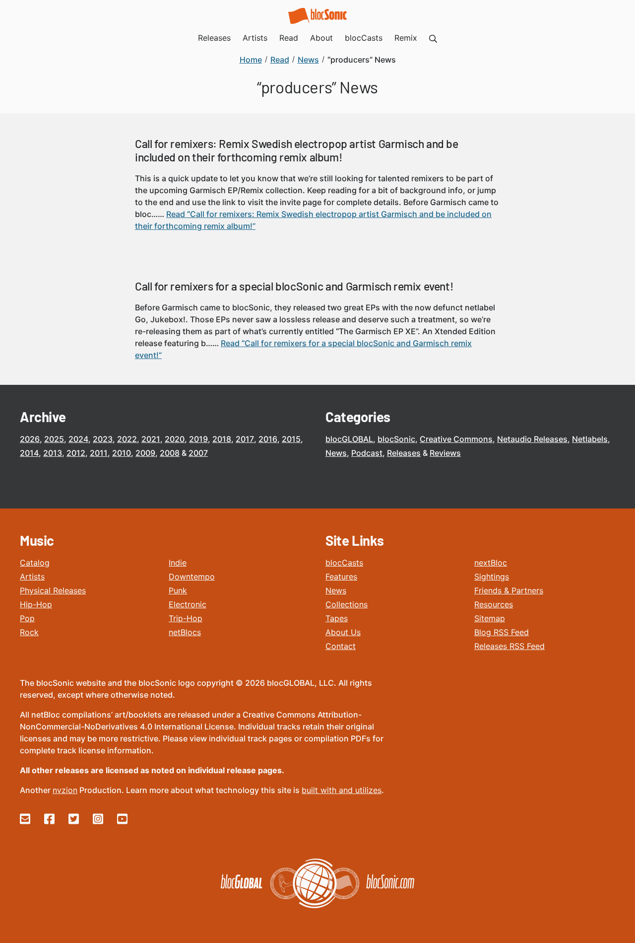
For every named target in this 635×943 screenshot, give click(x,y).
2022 (127, 439)
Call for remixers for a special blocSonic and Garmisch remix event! (294, 286)
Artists (32, 576)
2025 (54, 439)
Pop (27, 618)
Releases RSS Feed (509, 646)
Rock (29, 632)
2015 (291, 439)
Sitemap (489, 618)
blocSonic (396, 439)
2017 (245, 439)
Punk (178, 590)
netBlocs (185, 632)
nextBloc (490, 563)
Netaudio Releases (532, 439)
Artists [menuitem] (255, 38)
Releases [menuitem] (214, 38)
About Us (343, 632)
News (336, 453)
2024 (78, 439)
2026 (30, 439)
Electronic (187, 604)
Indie (178, 563)
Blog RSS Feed (501, 632)
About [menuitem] (321, 38)
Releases (404, 453)
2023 (103, 439)
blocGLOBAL (349, 439)
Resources (493, 604)
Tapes (336, 618)
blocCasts (344, 563)
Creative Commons (456, 439)
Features (341, 576)
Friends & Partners (508, 590)
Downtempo (192, 576)
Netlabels (590, 439)
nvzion (65, 790)
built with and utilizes (341, 790)
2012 (75, 453)
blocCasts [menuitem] (363, 38)
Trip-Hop (185, 618)
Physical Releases (53, 590)
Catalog (35, 563)
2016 (267, 439)
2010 (121, 453)
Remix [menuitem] (405, 38)
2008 (170, 453)
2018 (221, 439)
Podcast (366, 453)
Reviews (445, 453)
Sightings (491, 576)
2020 (175, 439)
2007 (198, 453)
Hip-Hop (36, 604)
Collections (346, 604)
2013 (52, 453)
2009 (145, 453)
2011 (99, 453)
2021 (150, 439)
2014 (29, 453)
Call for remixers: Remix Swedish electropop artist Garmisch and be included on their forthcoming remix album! (296, 150)
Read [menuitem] (288, 38)
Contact (340, 646)
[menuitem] (433, 38)
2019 (198, 439)
